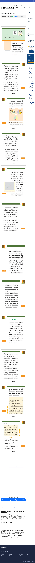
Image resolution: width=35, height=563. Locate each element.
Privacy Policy (32, 561)
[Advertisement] (13, 22)
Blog (27, 555)
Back (24, 7)
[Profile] (33, 1)
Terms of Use (28, 561)
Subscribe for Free (31, 52)
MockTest (10, 554)
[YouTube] (7, 551)
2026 (13, 13)
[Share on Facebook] (16, 16)
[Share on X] (17, 16)
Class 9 (28, 38)
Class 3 (28, 28)
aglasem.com (4, 547)
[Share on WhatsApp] (12, 16)
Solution (29, 14)
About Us (28, 554)
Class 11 (29, 23)
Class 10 (29, 21)
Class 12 (19, 5)
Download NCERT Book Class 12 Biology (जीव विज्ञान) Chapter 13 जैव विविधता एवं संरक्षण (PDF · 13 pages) (14, 500)
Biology (2, 13)
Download (4, 16)
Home (13, 5)
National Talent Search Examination (31, 41)
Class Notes (2, 554)
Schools (10, 555)
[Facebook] (1, 551)
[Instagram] (3, 551)
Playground (10, 558)
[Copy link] (19, 16)
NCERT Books (2, 555)
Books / (21, 5)
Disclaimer (24, 561)
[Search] (32, 1)
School (16, 5)
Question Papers (20, 554)
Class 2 (28, 26)
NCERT (5, 13)
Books (8, 13)
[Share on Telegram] (14, 16)
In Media (28, 558)
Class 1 (28, 19)
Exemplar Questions (3, 558)
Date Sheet (19, 558)
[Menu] (1, 1)
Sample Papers (20, 555)
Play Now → (30, 62)
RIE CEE (29, 43)
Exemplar (29, 10)
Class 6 (28, 33)
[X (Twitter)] (5, 551)
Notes (29, 12)
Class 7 (28, 35)
